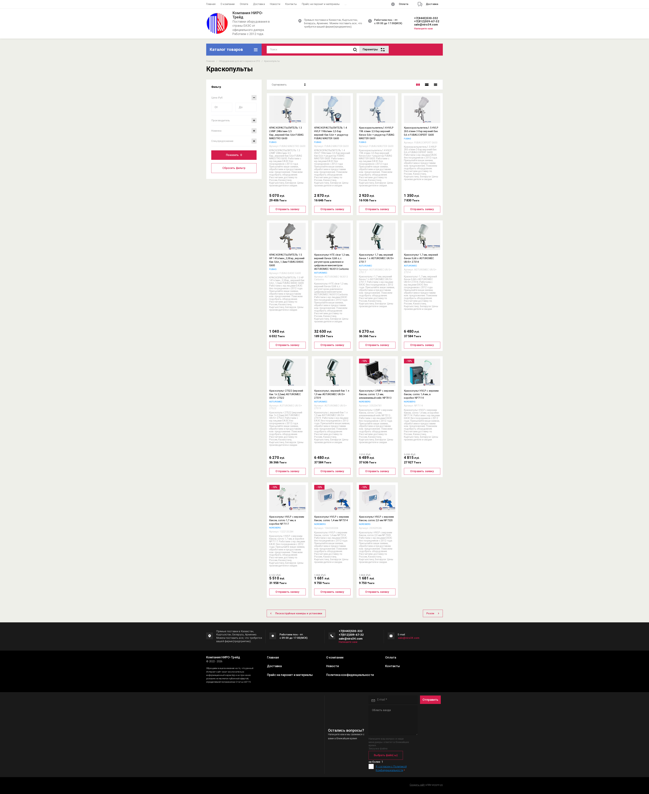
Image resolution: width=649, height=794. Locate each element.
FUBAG (273, 142)
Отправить (430, 699)
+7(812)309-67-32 (426, 21)
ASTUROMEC (320, 272)
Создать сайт (417, 785)
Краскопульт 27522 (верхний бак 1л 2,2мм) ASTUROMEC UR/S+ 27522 (286, 394)
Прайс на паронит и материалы (321, 4)
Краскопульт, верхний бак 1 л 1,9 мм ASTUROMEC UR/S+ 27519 (331, 394)
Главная (210, 4)
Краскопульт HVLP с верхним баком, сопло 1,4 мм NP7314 (331, 518)
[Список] (426, 84)
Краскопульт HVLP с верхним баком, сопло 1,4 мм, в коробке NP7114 (421, 394)
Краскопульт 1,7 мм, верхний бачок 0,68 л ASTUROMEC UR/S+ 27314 (421, 258)
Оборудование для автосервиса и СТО (239, 61)
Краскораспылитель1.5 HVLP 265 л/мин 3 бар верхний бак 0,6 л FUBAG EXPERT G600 (421, 131)
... (346, 4)
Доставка (259, 4)
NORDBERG (364, 401)
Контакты (291, 4)
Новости (275, 4)
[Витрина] (417, 84)
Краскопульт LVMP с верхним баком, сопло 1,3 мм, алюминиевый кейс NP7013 (376, 394)
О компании (228, 4)
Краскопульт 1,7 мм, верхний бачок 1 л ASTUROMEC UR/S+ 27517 (376, 258)
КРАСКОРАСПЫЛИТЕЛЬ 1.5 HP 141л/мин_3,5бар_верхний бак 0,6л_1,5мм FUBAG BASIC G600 (286, 260)
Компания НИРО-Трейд (247, 15)
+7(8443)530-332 (426, 18)
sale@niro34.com (426, 24)
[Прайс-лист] (435, 84)
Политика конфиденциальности (350, 675)
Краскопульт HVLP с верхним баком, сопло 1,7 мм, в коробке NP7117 (286, 520)
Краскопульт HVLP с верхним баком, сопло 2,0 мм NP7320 (376, 518)
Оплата (244, 4)
